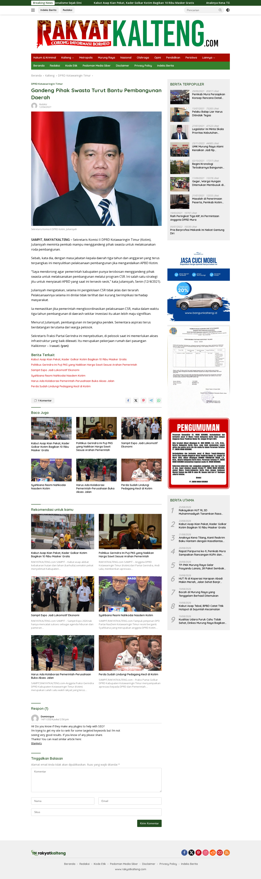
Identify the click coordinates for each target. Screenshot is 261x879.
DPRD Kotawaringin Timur (47, 83)
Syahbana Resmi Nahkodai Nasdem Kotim (58, 375)
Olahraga (143, 57)
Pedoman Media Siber (97, 65)
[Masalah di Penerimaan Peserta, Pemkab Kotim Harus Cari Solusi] (179, 202)
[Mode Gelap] (228, 10)
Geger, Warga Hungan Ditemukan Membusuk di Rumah (208, 183)
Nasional (125, 57)
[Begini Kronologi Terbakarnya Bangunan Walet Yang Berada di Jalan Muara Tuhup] (179, 167)
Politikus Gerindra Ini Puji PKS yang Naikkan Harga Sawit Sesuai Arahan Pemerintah (84, 364)
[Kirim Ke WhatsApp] (159, 400)
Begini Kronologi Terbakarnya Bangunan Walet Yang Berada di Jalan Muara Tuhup (207, 165)
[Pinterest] (198, 853)
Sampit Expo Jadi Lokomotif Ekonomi (55, 370)
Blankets (36, 743)
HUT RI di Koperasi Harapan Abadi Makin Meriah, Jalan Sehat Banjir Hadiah (201, 580)
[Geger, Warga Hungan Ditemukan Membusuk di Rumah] (179, 184)
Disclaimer (122, 65)
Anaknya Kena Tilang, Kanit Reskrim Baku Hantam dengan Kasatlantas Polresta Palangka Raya (202, 539)
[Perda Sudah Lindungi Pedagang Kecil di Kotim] (141, 470)
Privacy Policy (143, 65)
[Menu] (33, 10)
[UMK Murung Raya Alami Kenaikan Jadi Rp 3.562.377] (179, 149)
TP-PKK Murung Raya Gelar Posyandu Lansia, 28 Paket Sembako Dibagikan (202, 566)
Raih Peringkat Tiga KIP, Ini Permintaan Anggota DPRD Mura (194, 218)
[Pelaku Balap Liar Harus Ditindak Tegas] (179, 114)
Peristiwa (191, 57)
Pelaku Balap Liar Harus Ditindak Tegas (207, 113)
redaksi (43, 104)
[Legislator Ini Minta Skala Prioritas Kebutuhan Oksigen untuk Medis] (179, 132)
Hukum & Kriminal (44, 57)
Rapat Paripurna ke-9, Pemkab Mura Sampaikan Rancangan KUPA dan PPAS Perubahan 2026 (202, 553)
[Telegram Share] (151, 400)
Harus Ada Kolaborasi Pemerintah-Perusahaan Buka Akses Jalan (72, 381)
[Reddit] (213, 853)
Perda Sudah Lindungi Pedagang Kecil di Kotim (61, 386)
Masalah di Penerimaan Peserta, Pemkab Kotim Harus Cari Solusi (207, 200)
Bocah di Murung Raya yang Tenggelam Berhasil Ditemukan (198, 594)
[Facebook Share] (128, 400)
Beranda (39, 65)
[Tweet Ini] (136, 400)
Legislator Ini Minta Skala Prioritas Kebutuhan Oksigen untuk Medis (208, 131)
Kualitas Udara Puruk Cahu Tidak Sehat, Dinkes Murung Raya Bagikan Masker (202, 621)
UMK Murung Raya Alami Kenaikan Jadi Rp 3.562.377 (207, 148)
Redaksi (67, 9)
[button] (220, 10)
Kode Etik (71, 65)
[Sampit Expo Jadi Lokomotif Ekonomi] (141, 428)
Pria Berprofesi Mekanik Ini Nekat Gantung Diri (197, 231)
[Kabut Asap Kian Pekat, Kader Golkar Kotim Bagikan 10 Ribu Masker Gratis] (51, 428)
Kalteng (66, 57)
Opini (157, 57)
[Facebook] (184, 853)
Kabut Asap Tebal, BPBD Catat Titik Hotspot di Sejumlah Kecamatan (201, 607)
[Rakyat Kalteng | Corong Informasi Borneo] (128, 34)
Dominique (47, 716)
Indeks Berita (48, 9)
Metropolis (86, 57)
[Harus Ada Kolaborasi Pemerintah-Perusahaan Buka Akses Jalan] (96, 470)
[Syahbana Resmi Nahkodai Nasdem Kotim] (51, 470)
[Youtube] (220, 853)
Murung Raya (106, 57)
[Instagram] (206, 853)
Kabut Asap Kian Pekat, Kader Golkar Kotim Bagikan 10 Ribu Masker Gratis (106, 3)
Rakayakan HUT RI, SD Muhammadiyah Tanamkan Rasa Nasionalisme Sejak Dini (200, 512)
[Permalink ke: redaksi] (34, 105)
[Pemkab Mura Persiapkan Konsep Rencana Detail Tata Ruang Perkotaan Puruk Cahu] (179, 97)
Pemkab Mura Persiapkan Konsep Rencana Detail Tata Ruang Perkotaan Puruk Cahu (208, 96)
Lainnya (207, 57)
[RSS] (227, 853)
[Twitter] (191, 853)
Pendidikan (173, 57)
